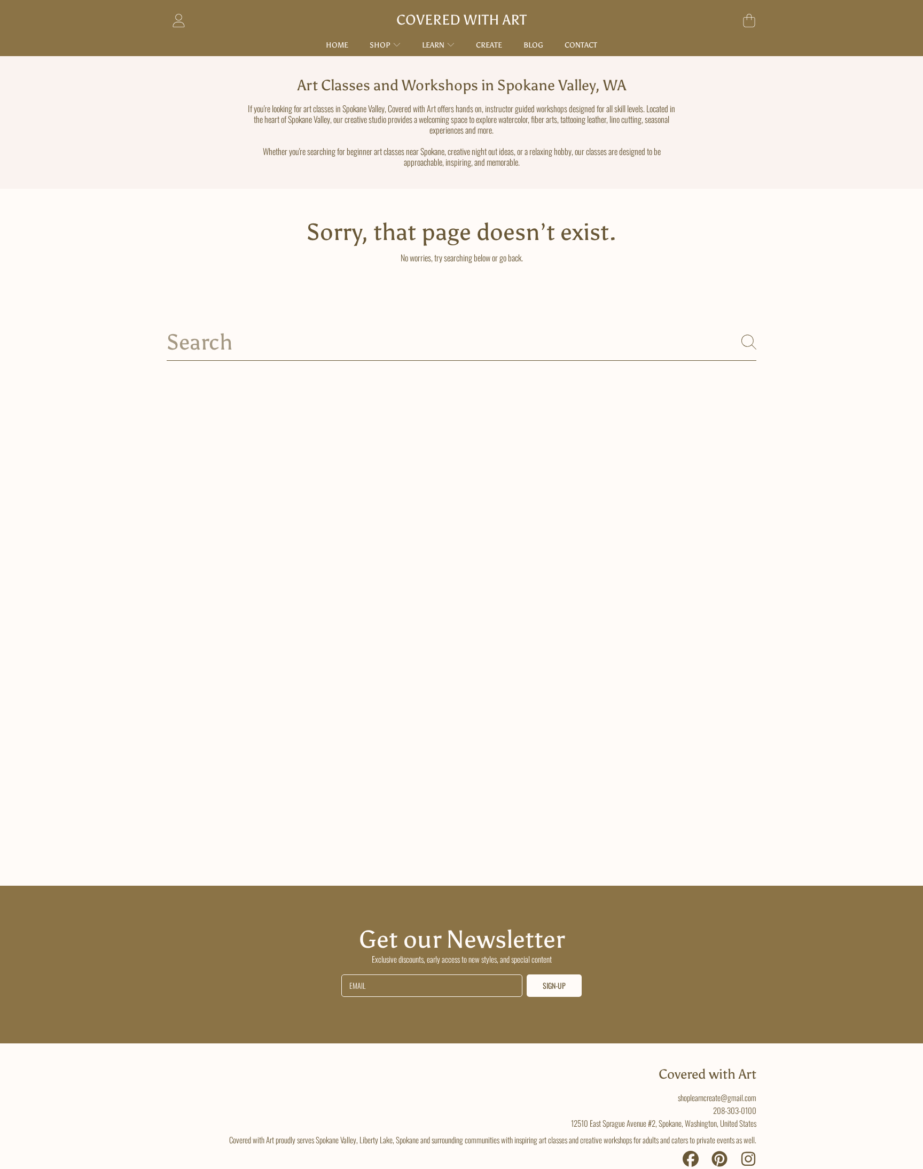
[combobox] (461, 342)
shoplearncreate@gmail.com (717, 1097)
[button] (749, 20)
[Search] (749, 342)
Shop (381, 45)
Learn (434, 45)
